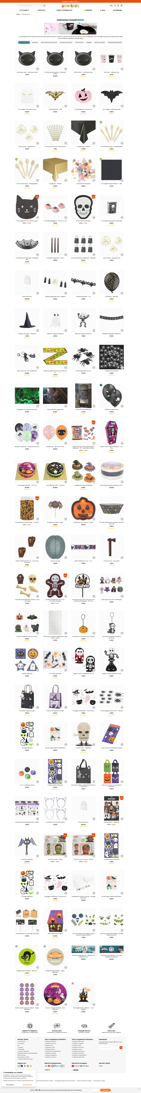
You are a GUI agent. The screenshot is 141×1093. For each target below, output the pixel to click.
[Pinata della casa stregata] (55, 920)
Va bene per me (27, 1085)
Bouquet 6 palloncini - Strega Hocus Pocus (27, 446)
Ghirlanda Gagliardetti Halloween (111, 333)
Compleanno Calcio (77, 1049)
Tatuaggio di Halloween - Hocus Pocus (83, 710)
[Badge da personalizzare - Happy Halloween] (55, 957)
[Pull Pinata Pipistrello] (27, 845)
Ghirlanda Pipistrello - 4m (83, 296)
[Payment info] (57, 1066)
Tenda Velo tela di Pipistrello (83, 409)
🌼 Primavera (88, 10)
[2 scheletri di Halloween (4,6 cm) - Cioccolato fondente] (55, 586)
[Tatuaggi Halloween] (27, 734)
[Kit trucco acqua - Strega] (55, 845)
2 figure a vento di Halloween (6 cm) (83, 673)
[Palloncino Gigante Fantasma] (55, 320)
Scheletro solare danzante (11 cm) (111, 673)
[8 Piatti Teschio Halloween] (83, 207)
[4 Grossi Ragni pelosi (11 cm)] (83, 357)
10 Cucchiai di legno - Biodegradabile (27, 183)
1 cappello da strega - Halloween (27, 333)
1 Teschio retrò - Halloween (83, 748)
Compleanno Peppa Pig (50, 1055)
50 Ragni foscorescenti (111, 371)
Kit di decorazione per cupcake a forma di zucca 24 (112, 523)
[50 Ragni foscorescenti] (111, 357)
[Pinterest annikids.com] (25, 1066)
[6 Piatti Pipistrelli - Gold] (55, 95)
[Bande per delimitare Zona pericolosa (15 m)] (55, 357)
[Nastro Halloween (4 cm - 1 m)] (83, 547)
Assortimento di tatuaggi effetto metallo (27, 822)
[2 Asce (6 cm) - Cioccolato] (111, 547)
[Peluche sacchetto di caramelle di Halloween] (111, 771)
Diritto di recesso (22, 1055)
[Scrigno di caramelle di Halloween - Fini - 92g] (111, 433)
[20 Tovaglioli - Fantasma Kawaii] (27, 95)
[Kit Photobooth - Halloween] (111, 808)
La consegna (21, 1043)
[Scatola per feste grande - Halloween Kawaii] (55, 58)
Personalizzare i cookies (23, 1057)
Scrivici (101, 1065)
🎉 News (102, 10)
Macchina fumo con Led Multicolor (27, 371)
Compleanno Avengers (77, 1043)
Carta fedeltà (21, 1049)
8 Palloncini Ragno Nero (111, 409)
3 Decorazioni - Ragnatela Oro (27, 146)
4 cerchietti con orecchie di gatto (55, 822)
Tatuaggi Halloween (27, 748)
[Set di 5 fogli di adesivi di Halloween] (55, 734)
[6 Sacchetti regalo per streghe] (55, 697)
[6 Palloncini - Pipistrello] (111, 283)
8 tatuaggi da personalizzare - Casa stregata (83, 1008)
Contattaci (20, 1047)
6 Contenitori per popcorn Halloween (111, 221)
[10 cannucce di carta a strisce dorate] (55, 133)
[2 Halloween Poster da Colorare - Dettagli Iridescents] (83, 882)
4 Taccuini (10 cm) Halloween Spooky (111, 748)
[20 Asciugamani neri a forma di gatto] (27, 207)
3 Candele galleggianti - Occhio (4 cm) (55, 221)
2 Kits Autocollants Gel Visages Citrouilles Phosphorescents (111, 934)
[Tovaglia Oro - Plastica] (55, 170)
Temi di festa (41, 10)
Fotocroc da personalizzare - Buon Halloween (55, 1008)
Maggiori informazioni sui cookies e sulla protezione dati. (18, 1080)
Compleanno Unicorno (50, 1043)
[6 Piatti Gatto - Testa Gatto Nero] (83, 58)
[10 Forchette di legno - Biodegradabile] (111, 133)
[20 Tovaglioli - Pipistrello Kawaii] (111, 95)
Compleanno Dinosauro (78, 1041)
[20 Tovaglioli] (111, 170)
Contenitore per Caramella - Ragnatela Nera (27, 258)
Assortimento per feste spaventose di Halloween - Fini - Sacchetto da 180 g (83, 447)
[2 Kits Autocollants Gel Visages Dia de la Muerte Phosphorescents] (83, 920)
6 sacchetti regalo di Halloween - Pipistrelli (83, 258)
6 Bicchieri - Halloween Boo (111, 72)
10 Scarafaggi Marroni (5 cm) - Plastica (111, 710)
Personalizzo (10, 1085)
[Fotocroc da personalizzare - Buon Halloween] (55, 994)
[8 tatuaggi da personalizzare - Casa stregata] (83, 994)
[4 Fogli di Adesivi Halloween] (55, 771)
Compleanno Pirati (76, 1045)
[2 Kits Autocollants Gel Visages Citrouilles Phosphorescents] (111, 920)
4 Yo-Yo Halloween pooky (27, 785)
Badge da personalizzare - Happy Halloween (55, 971)
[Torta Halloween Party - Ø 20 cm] (55, 471)
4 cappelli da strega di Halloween (83, 485)
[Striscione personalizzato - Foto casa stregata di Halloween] (111, 949)
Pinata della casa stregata (55, 933)
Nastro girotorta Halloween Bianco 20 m (111, 485)
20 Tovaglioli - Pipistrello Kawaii (111, 109)
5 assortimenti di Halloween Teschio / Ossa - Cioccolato (27, 600)
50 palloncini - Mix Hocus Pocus (55, 446)
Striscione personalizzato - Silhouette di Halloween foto (83, 956)
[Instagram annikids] (18, 1066)
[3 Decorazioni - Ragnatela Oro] (27, 133)
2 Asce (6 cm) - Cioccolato (111, 561)
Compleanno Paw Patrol (78, 1053)
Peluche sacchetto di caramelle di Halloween (111, 785)
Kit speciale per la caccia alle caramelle (27, 933)
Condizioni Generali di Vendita (25, 1059)
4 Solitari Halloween (27, 673)
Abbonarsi (105, 1090)
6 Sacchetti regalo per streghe (55, 710)
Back (18, 14)
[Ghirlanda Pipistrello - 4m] (83, 283)
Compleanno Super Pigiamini (79, 1055)
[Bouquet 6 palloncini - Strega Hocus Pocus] (27, 433)
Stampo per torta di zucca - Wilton (83, 522)
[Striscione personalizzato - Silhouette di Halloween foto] (83, 949)
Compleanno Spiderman (78, 1051)
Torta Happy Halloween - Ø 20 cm (27, 485)
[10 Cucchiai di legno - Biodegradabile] (27, 170)
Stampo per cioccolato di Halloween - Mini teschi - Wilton (55, 637)
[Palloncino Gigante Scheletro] (83, 320)
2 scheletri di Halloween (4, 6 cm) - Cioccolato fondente (55, 600)
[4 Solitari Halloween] (27, 660)
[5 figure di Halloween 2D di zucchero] (27, 622)
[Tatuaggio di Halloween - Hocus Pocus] (83, 697)
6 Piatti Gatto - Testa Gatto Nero (83, 72)
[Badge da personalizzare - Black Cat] (27, 957)
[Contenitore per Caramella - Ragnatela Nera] (27, 244)
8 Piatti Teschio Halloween (83, 221)
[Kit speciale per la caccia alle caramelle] (27, 920)
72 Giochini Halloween (55, 673)
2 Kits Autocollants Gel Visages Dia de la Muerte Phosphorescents (83, 934)
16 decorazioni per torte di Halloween (111, 599)
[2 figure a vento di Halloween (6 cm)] (83, 660)
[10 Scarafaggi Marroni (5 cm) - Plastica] (111, 697)
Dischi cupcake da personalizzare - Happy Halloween (27, 1008)
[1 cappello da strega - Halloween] (27, 320)
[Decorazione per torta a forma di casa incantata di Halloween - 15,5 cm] (83, 586)
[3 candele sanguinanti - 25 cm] (55, 244)
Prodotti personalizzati (64, 10)
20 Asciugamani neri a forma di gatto (27, 221)
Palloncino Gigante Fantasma (55, 333)
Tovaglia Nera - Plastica (83, 146)
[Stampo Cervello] (55, 547)
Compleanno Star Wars (78, 1047)
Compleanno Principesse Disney (53, 1051)
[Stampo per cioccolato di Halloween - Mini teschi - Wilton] (55, 622)
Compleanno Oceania (50, 1057)
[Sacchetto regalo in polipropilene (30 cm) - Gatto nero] (83, 771)
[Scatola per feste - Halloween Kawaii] (27, 58)
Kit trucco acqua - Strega (55, 859)
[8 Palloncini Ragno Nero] (111, 395)
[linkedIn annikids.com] (28, 1066)
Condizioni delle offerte (23, 1051)
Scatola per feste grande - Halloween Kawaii (55, 73)
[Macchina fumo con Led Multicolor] (27, 357)
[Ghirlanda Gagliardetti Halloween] (111, 320)
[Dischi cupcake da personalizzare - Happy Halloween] (27, 994)
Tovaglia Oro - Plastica (55, 183)
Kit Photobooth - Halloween (111, 822)
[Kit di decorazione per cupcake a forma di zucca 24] (111, 508)
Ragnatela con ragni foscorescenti (27, 409)
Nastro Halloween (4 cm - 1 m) (83, 561)
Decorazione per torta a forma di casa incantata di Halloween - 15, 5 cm (83, 600)
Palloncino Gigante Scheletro (83, 333)
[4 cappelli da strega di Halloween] (83, 471)
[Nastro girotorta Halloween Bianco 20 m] (111, 471)
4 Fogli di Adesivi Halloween (55, 785)
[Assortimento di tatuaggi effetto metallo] (27, 808)
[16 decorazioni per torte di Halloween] (111, 586)
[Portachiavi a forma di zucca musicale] (83, 622)
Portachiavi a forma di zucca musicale (83, 636)
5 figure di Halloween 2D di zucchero (27, 636)
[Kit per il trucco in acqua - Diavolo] (83, 845)
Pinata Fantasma (27, 296)
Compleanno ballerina (50, 1053)
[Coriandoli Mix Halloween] (83, 170)
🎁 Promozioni (117, 10)
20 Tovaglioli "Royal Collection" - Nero (111, 183)
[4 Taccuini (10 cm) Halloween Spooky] (111, 734)
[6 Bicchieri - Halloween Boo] (111, 58)
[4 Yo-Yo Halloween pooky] (27, 771)
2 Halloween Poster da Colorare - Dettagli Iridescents (83, 897)
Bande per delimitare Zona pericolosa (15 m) (55, 371)
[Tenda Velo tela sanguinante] (55, 395)
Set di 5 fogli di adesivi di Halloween (55, 748)
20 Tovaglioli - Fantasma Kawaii (27, 109)
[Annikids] (70, 5)
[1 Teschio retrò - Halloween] (83, 734)
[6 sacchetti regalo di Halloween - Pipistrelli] (83, 244)
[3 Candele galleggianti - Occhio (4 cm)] (55, 207)
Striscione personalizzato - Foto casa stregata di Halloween (111, 956)
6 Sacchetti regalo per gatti (27, 710)
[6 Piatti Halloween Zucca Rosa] (83, 95)
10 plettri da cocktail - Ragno (55, 522)
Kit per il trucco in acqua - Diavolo (83, 859)
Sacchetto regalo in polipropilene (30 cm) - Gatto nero (83, 785)
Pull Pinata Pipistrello (27, 859)
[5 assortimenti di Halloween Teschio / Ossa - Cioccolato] (27, 586)
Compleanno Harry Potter (78, 1057)
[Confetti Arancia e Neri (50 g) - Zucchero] (27, 508)
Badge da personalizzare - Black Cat (27, 970)
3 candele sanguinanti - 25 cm (55, 258)
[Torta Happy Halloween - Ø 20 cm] (27, 471)
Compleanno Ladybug (50, 1041)
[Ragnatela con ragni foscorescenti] (27, 395)
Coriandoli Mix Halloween (83, 183)
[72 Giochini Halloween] (55, 660)
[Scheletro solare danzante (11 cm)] (111, 660)
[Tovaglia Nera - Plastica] (83, 133)
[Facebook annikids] (21, 1066)
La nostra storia (21, 1041)
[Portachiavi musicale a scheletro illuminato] (111, 622)
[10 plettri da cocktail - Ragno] (55, 508)
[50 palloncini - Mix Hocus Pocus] (55, 433)
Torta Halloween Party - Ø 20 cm (55, 485)
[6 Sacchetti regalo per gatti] (27, 697)
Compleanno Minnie (50, 1049)
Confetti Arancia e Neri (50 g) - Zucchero (27, 522)
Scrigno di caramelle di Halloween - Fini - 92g (111, 447)
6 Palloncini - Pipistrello (111, 296)
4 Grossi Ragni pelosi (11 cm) (83, 371)
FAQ (18, 1045)
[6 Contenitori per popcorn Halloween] (111, 207)
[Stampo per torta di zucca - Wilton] (83, 508)
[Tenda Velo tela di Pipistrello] (83, 395)
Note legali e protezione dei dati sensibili (27, 1053)
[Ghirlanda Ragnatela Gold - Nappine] (55, 283)
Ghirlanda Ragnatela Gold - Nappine (55, 296)
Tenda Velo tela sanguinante (55, 409)
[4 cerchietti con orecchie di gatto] (55, 808)
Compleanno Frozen (50, 1047)
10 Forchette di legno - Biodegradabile (111, 146)
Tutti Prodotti (24, 10)
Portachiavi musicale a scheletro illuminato (111, 637)
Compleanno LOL (49, 1045)
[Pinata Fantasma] (27, 283)
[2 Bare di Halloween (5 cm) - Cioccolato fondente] (27, 547)
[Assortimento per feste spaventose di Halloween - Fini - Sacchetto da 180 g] (83, 433)
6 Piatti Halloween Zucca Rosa (83, 109)
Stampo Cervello (55, 561)
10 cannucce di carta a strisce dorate (55, 146)
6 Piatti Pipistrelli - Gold (55, 109)
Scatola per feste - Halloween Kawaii (27, 72)
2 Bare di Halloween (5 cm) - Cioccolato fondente (27, 561)
